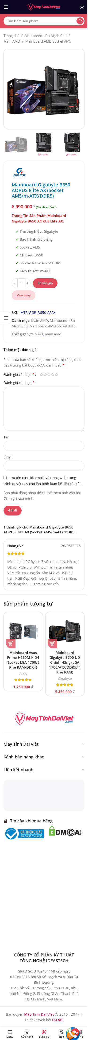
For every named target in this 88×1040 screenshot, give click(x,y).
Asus (23, 673)
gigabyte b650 (31, 334)
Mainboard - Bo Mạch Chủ (46, 35)
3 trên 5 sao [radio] (49, 374)
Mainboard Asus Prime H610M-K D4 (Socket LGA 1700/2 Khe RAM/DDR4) (23, 660)
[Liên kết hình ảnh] (44, 718)
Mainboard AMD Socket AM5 (48, 41)
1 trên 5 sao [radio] (41, 374)
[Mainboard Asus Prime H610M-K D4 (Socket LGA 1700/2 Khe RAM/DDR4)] (23, 631)
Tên (6, 437)
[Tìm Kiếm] (80, 20)
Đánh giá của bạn (19, 374)
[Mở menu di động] (6, 7)
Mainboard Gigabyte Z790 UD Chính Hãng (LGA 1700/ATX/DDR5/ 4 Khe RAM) (65, 662)
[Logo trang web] (44, 6)
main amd (53, 334)
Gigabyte (65, 678)
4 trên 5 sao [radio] (52, 374)
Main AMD (12, 41)
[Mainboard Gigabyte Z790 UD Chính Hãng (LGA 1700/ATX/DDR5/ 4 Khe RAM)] (65, 631)
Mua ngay (23, 295)
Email (8, 457)
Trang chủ (11, 35)
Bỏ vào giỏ (45, 283)
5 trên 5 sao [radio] (56, 374)
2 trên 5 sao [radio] (45, 374)
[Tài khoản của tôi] (82, 7)
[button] (10, 643)
